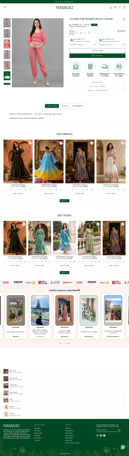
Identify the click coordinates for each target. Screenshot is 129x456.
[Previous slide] (61, 343)
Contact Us (37, 440)
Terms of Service (69, 435)
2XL (25, 189)
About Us (67, 428)
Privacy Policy (69, 433)
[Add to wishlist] (123, 19)
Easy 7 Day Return (97, 86)
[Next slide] (67, 343)
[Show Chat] (123, 447)
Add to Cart (18, 193)
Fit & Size (65, 106)
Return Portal (68, 440)
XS (72, 33)
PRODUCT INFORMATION (97, 90)
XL (89, 33)
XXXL (74, 261)
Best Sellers (37, 428)
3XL (30, 189)
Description (97, 82)
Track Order (37, 438)
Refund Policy (69, 438)
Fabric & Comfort (52, 106)
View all (64, 201)
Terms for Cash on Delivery (72, 443)
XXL (95, 33)
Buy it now (97, 55)
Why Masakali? (77, 106)
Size (71, 30)
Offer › (95, 44)
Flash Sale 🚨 (38, 433)
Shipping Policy (69, 430)
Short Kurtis (37, 430)
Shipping (71, 26)
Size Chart (37, 435)
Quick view (18, 181)
